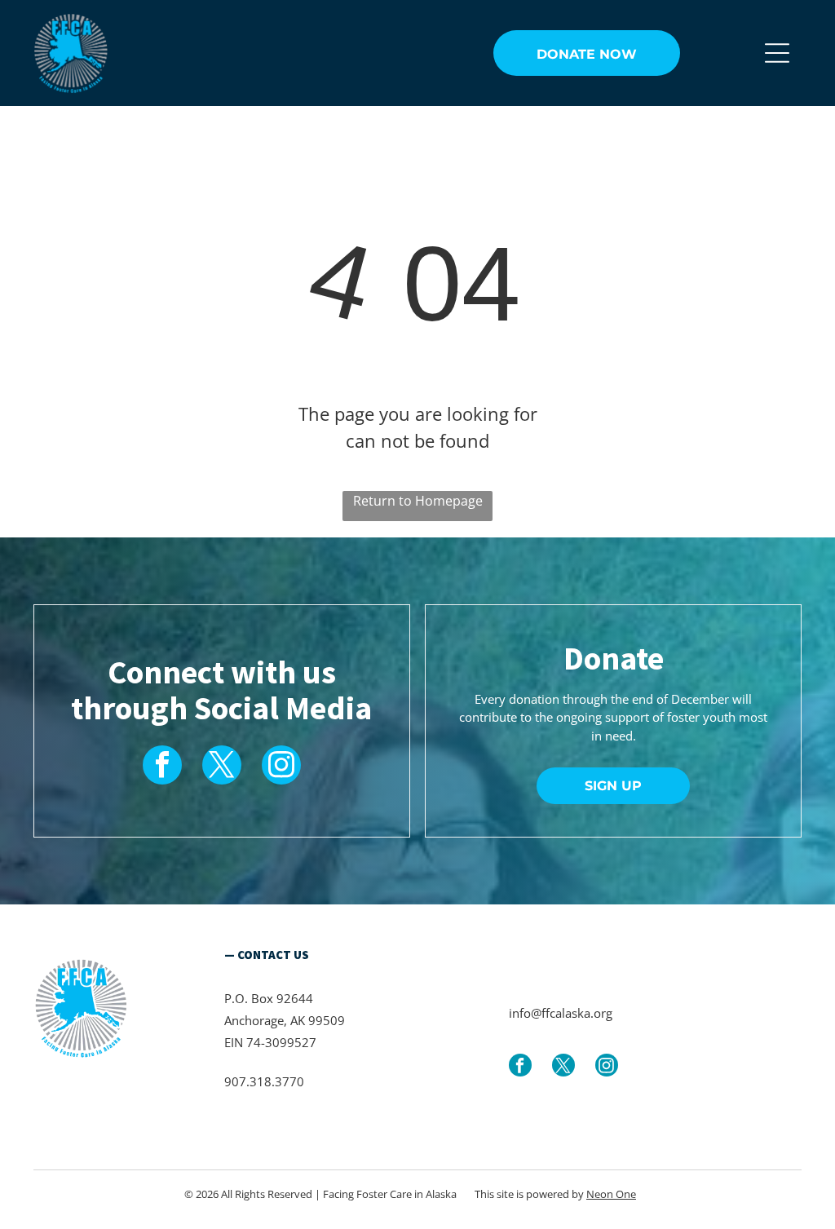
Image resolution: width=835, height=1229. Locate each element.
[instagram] (281, 767)
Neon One (611, 1194)
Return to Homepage (418, 501)
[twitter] (221, 767)
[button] (777, 53)
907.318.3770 (264, 1081)
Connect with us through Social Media (221, 690)
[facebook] (162, 767)
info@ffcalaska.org (560, 1013)
